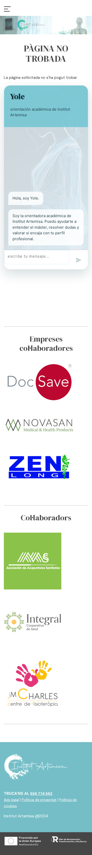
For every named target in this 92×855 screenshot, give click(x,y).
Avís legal (11, 799)
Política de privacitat (39, 799)
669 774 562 (41, 793)
